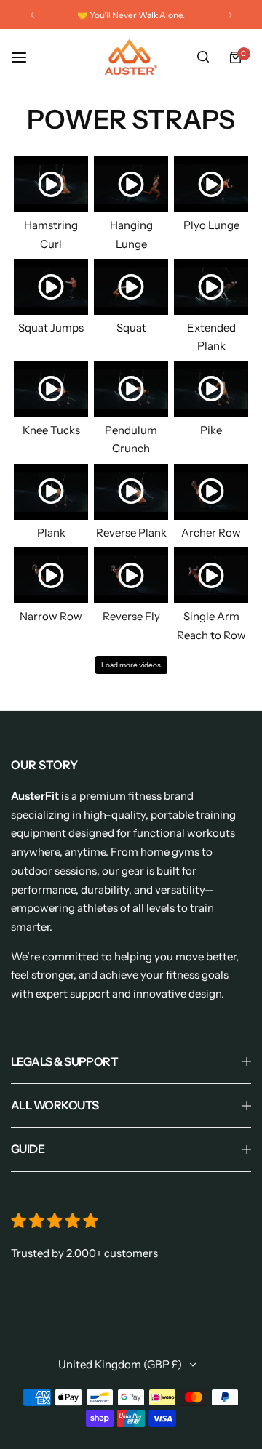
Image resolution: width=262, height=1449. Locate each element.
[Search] (203, 57)
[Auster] (131, 57)
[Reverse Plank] (131, 492)
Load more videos (131, 665)
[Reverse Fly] (131, 575)
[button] (32, 15)
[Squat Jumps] (51, 287)
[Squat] (131, 287)
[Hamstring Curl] (51, 184)
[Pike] (211, 389)
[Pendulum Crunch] (131, 389)
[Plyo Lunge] (211, 184)
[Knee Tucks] (51, 389)
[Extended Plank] (211, 287)
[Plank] (51, 492)
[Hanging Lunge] (131, 184)
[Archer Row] (211, 492)
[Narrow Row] (51, 575)
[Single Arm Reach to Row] (211, 575)
